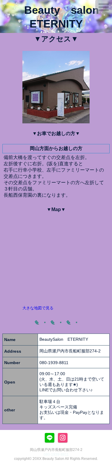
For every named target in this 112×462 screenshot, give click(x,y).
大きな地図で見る (37, 308)
